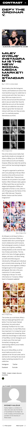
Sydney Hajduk (14, 84)
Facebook (5, 367)
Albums (6, 46)
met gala (14, 373)
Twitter (15, 364)
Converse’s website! (13, 279)
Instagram (5, 364)
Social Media (5, 375)
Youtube (15, 367)
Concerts (16, 46)
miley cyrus (19, 373)
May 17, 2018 (5, 84)
